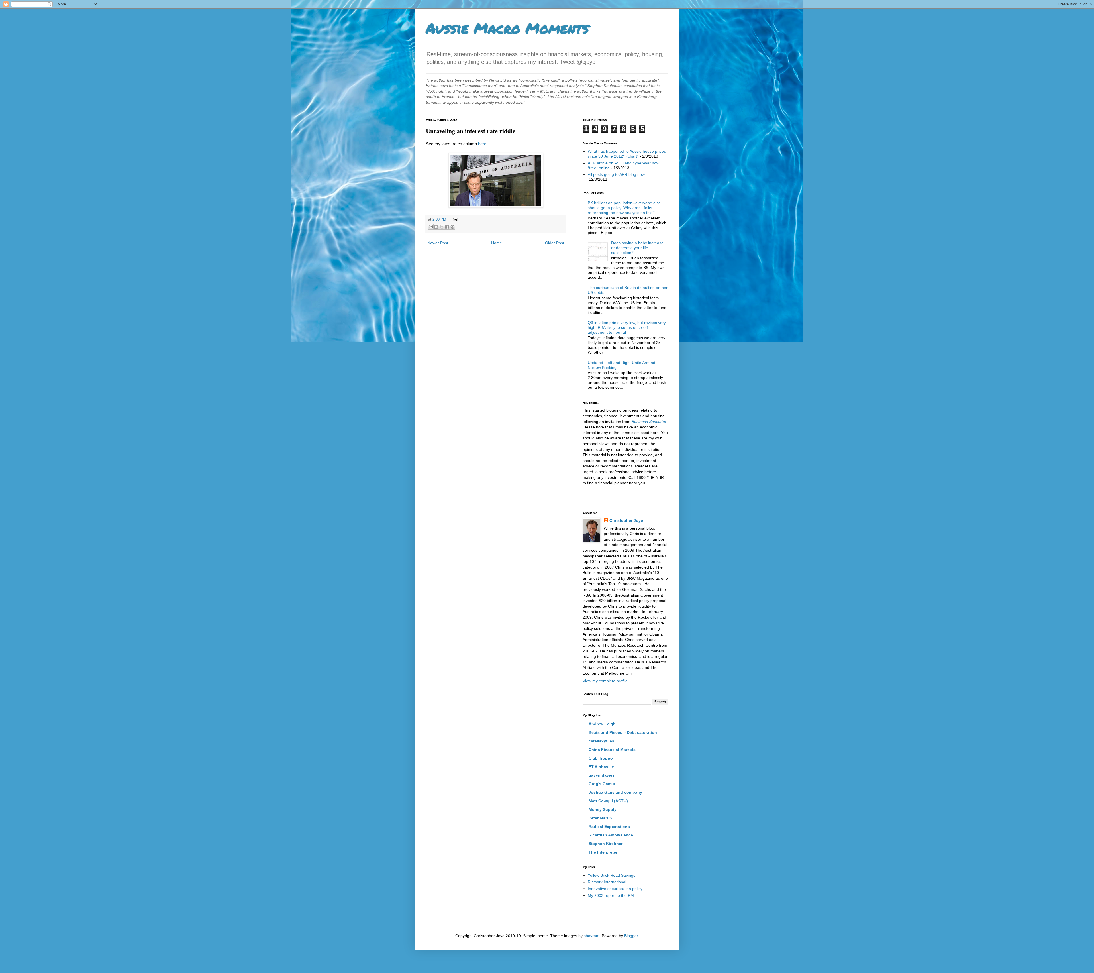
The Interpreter (603, 852)
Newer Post (437, 243)
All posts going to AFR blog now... (618, 174)
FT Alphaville (601, 766)
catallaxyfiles (601, 741)
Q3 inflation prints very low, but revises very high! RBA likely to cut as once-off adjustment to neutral (627, 327)
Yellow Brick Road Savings (611, 875)
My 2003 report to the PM (611, 895)
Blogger (631, 935)
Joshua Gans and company (615, 792)
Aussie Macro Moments (507, 28)
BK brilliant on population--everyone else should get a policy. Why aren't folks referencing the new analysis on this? (624, 208)
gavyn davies (602, 775)
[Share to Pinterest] (452, 227)
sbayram (591, 935)
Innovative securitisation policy (615, 888)
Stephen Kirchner (605, 843)
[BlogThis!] (436, 227)
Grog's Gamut (602, 783)
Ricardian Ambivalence (611, 835)
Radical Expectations (609, 826)
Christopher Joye (626, 520)
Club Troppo (601, 758)
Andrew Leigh (602, 724)
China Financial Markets (612, 749)
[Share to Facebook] (447, 227)
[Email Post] (454, 219)
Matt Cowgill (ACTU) (608, 801)
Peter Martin (600, 818)
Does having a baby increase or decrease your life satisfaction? (637, 248)
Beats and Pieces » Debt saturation (623, 732)
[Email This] (431, 227)
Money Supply (603, 809)
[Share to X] (441, 227)
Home (496, 243)
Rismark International (607, 882)
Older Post (554, 243)
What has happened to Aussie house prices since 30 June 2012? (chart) (627, 153)
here (482, 143)
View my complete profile (605, 681)
